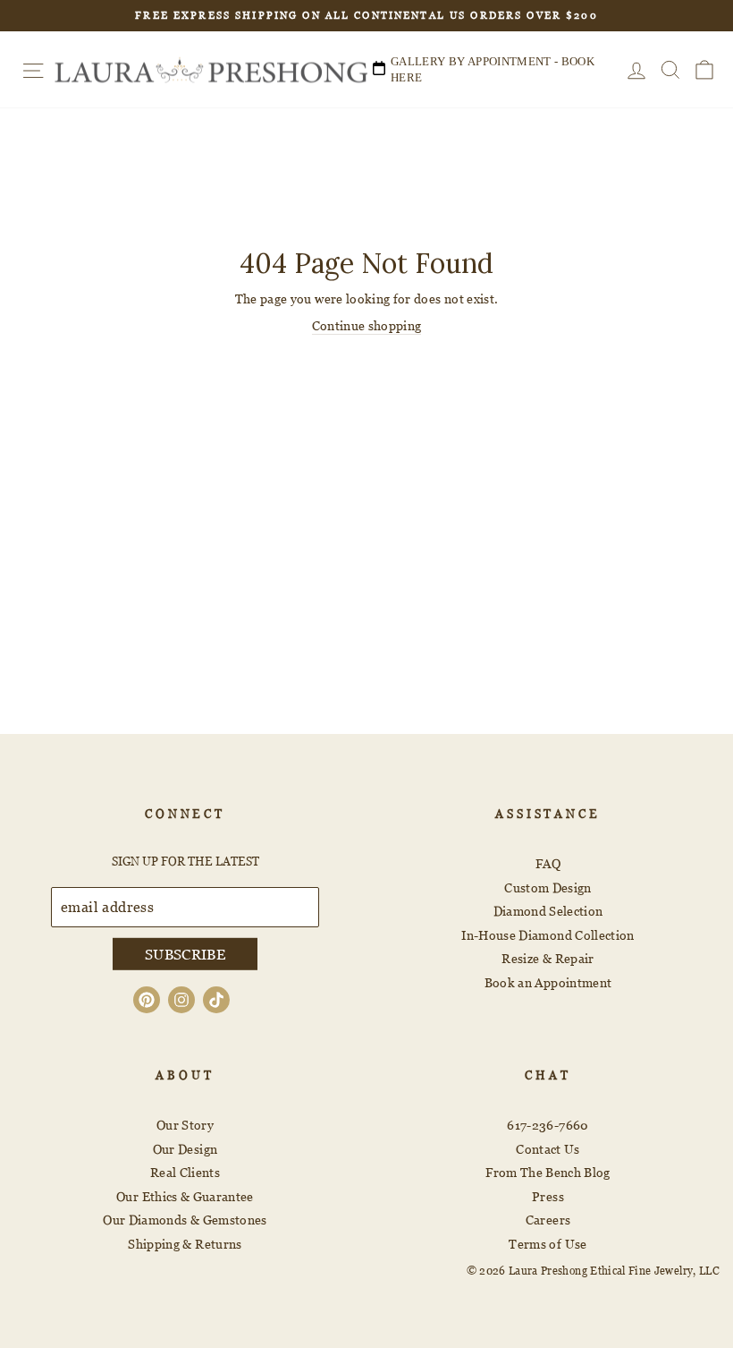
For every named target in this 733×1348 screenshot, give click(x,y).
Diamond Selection (548, 910)
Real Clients (185, 1172)
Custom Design (548, 887)
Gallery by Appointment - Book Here (492, 69)
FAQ (547, 863)
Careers (548, 1219)
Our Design (185, 1148)
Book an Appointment (548, 982)
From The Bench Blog (548, 1172)
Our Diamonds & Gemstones (184, 1219)
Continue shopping (367, 325)
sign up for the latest (185, 861)
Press (548, 1196)
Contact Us (548, 1148)
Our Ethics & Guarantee (185, 1196)
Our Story (185, 1124)
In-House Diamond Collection (547, 935)
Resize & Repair (547, 958)
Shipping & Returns (184, 1243)
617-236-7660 (547, 1124)
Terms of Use (547, 1243)
